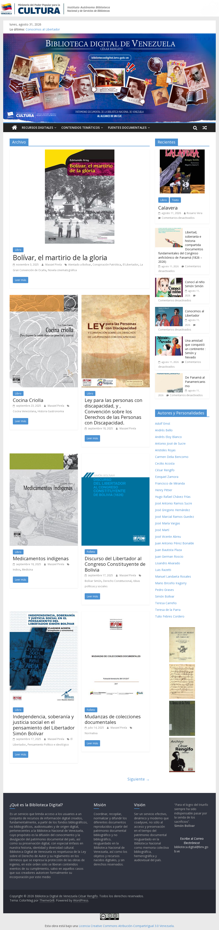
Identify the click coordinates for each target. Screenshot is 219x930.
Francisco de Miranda (170, 483)
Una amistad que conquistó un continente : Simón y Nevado (195, 348)
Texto (175, 200)
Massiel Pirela (53, 264)
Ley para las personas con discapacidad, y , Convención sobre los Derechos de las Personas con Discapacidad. (113, 411)
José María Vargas (167, 523)
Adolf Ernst (162, 423)
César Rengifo (165, 470)
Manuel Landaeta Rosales (173, 576)
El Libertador (130, 264)
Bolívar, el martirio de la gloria (60, 257)
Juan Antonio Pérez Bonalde (174, 543)
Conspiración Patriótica (107, 264)
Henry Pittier (163, 490)
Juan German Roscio (169, 556)
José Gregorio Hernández (172, 510)
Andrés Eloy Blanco (168, 437)
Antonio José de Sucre (170, 443)
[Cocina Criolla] (44, 297)
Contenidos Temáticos (80, 127)
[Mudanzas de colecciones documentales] (115, 613)
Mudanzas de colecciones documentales (113, 719)
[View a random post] (204, 127)
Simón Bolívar (164, 596)
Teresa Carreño (166, 603)
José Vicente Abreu (168, 536)
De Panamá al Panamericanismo (195, 381)
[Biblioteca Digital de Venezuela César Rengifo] (109, 36)
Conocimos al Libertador (43, 29)
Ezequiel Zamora (166, 477)
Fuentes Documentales (127, 127)
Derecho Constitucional (117, 581)
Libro (18, 250)
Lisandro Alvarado (167, 563)
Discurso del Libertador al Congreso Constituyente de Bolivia (115, 564)
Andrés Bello (164, 430)
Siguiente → (138, 779)
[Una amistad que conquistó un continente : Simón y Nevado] (169, 339)
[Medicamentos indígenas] (44, 456)
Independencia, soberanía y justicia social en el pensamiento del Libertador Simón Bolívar (44, 725)
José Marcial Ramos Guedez (174, 517)
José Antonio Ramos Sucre (173, 503)
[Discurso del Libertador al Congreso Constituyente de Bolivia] (115, 456)
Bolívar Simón (93, 581)
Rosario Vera (194, 213)
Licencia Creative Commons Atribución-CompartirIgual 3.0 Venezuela (126, 926)
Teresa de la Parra (168, 610)
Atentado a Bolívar (79, 264)
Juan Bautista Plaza (168, 550)
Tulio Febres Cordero (169, 616)
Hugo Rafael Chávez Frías (173, 497)
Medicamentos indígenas (41, 558)
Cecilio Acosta (165, 463)
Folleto (91, 552)
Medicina (27, 569)
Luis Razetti (163, 570)
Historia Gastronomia (51, 411)
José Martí (162, 530)
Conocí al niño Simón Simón (195, 284)
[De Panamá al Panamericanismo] (169, 375)
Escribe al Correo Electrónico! (192, 840)
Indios (16, 569)
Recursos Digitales (37, 127)
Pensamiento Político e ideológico (48, 744)
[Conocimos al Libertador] (169, 309)
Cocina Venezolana (24, 411)
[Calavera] (182, 152)
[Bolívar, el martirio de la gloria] (79, 152)
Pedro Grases (164, 590)
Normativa (91, 733)
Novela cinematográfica (62, 270)
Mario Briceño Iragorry (170, 583)
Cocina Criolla (28, 400)
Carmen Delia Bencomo (171, 457)
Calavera (168, 207)
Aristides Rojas (165, 450)
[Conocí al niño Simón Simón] (169, 280)
